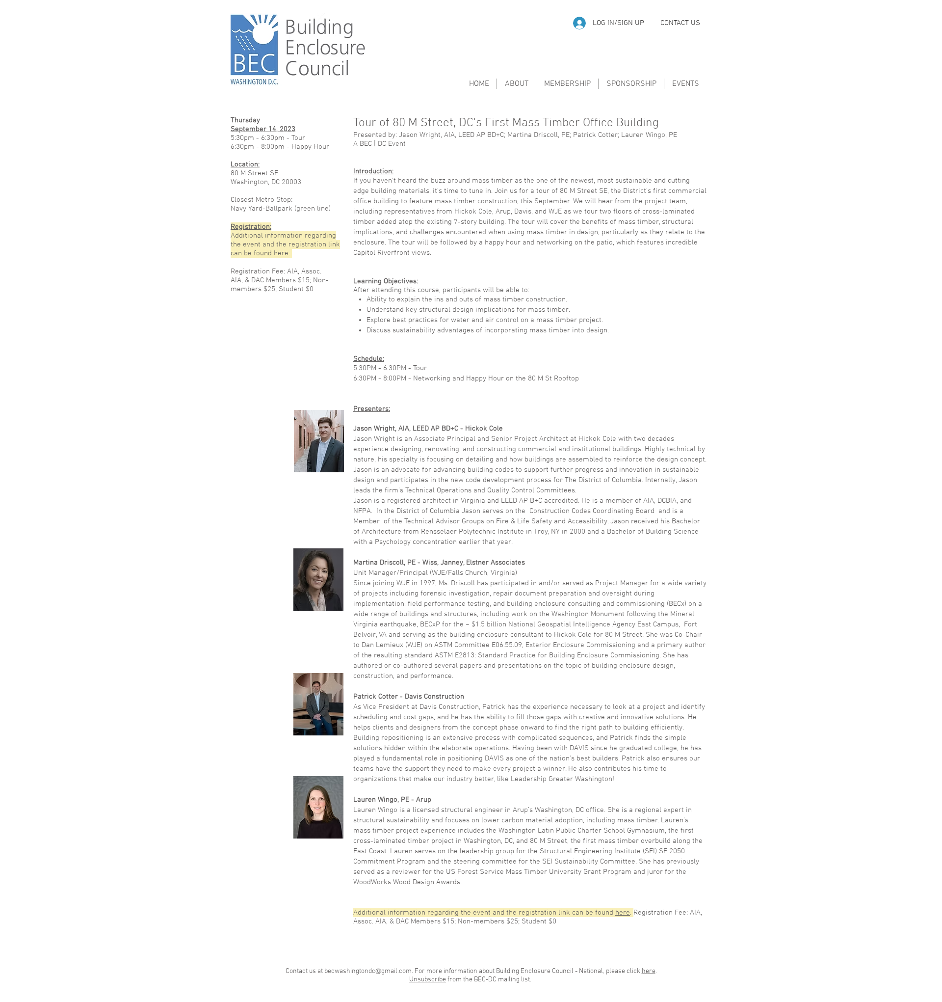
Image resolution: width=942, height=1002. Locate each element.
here (281, 253)
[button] (680, 23)
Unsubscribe (427, 979)
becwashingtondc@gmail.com (368, 971)
